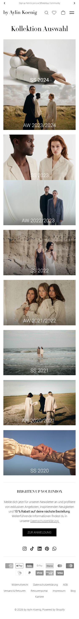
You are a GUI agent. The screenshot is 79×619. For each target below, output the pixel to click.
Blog (73, 590)
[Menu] (72, 12)
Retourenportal (39, 590)
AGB (65, 584)
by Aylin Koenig (32, 609)
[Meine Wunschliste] (54, 12)
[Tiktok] (32, 548)
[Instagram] (24, 548)
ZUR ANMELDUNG (39, 532)
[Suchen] (46, 12)
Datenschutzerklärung (45, 584)
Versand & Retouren (15, 590)
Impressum (59, 590)
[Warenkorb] (62, 12)
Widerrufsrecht (20, 584)
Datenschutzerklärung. (44, 520)
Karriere (39, 596)
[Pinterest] (47, 548)
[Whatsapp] (54, 548)
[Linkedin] (39, 548)
